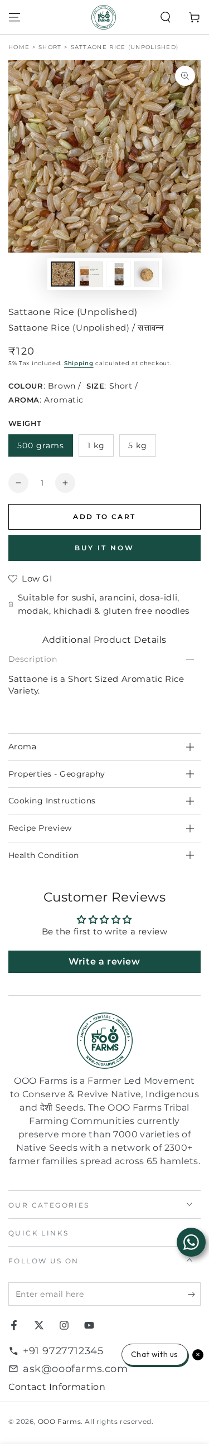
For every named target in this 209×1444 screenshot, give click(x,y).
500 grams (40, 445)
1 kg (96, 445)
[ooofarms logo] (104, 1040)
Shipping (79, 363)
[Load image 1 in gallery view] (63, 274)
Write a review (104, 961)
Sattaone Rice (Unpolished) (125, 47)
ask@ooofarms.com (75, 1369)
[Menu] (14, 17)
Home (19, 47)
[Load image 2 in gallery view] (91, 274)
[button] (165, 17)
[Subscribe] (194, 1294)
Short (50, 47)
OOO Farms (59, 1421)
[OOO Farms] (103, 17)
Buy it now (104, 548)
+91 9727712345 (63, 1351)
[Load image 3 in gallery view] (118, 274)
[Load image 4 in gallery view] (146, 274)
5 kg (137, 445)
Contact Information (56, 1387)
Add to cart (104, 516)
